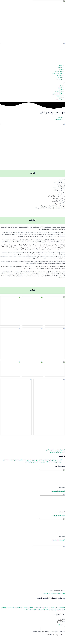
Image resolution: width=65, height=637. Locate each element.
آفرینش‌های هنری (57, 73)
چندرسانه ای (48, 610)
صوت (29, 607)
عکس (16, 608)
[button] (32, 83)
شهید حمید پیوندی (58, 515)
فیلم (12, 608)
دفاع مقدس (46, 460)
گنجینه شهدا (58, 72)
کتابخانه (59, 68)
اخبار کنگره (60, 607)
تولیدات (51, 608)
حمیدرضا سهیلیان (54, 460)
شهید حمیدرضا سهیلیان (23, 460)
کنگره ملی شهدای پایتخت (31, 462)
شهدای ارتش (36, 460)
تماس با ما (59, 79)
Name (63, 619)
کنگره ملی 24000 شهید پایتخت (47, 462)
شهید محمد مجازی (58, 540)
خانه (60, 66)
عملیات (22, 607)
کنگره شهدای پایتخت (11, 460)
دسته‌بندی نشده (43, 608)
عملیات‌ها (59, 75)
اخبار (60, 69)
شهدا (41, 460)
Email (63, 622)
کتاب (41, 610)
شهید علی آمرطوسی (58, 491)
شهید (30, 460)
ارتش (60, 460)
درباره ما (60, 77)
